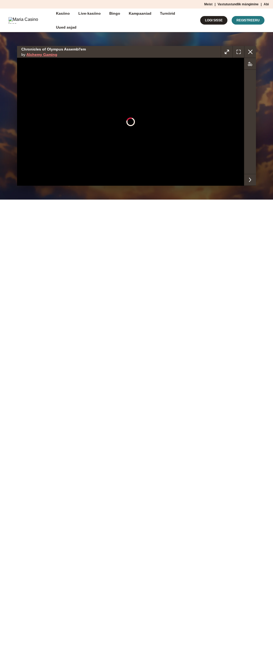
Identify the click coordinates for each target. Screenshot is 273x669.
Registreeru (248, 20)
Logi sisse (214, 20)
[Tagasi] (250, 52)
